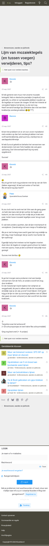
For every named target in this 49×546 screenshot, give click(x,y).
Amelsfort (12, 375)
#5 (46, 273)
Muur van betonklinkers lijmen (21, 372)
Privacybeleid (6, 525)
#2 (46, 126)
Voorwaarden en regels (10, 520)
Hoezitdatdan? (14, 386)
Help (3, 530)
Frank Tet (12, 393)
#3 (46, 175)
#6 (46, 316)
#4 (46, 204)
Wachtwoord (6, 462)
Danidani (12, 358)
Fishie (11, 368)
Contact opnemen (8, 515)
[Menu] (3, 3)
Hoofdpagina (6, 535)
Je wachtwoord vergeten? (12, 471)
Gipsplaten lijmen (15, 390)
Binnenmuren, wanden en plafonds (30, 358)
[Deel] (42, 89)
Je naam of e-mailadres (11, 453)
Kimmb (13, 79)
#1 (46, 89)
